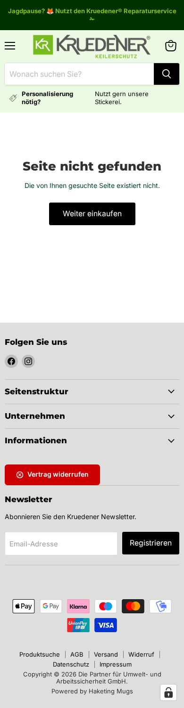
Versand (106, 654)
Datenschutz (71, 664)
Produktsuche (39, 654)
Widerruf (141, 654)
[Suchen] (166, 74)
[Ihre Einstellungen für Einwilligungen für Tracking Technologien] (168, 692)
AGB (77, 654)
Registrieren (151, 542)
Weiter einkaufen (92, 213)
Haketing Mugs (111, 691)
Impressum (116, 664)
